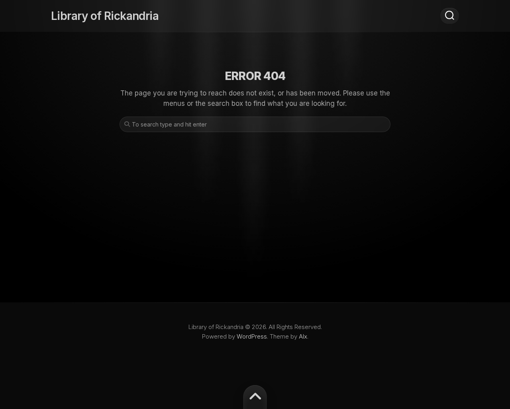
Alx (303, 336)
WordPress (252, 336)
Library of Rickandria (105, 16)
